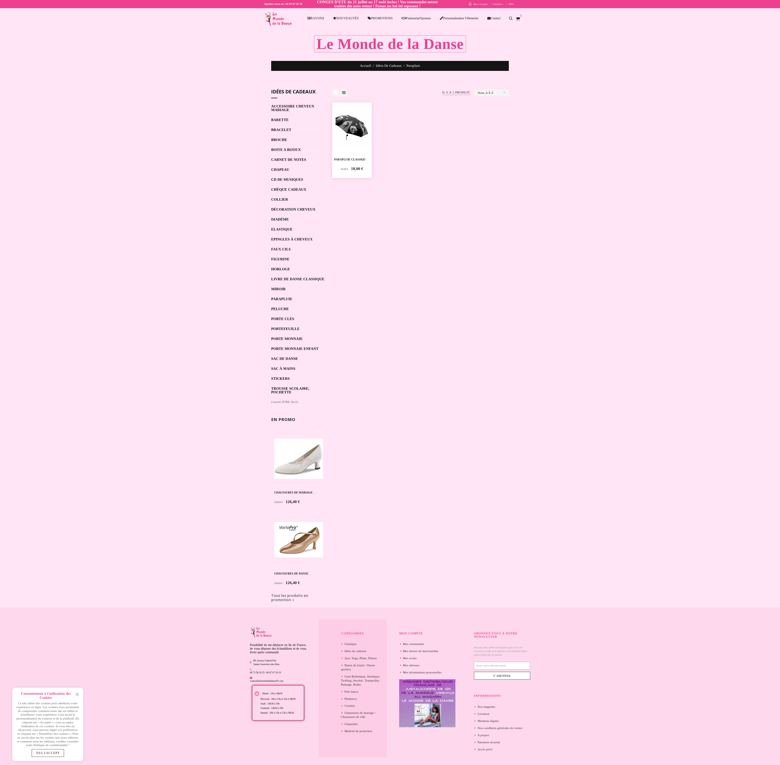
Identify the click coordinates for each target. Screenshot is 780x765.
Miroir (278, 289)
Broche (279, 140)
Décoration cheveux (293, 209)
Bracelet (281, 130)
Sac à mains (283, 369)
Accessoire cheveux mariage (292, 108)
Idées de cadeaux (293, 92)
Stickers (280, 379)
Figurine (280, 259)
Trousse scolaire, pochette (290, 390)
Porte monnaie (287, 339)
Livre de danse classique (297, 279)
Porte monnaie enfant (294, 349)
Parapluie (281, 299)
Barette (280, 120)
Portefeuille (285, 329)
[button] (513, 18)
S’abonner (502, 675)
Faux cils (281, 249)
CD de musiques (287, 180)
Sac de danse (284, 359)
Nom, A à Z (485, 92)
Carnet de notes (288, 160)
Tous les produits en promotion (289, 598)
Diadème (280, 219)
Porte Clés (282, 319)
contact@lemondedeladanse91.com (266, 681)
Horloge (280, 269)
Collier (279, 199)
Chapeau (280, 170)
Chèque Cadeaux (288, 190)
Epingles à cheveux (292, 239)
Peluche (280, 309)
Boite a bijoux (286, 150)
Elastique (281, 229)
